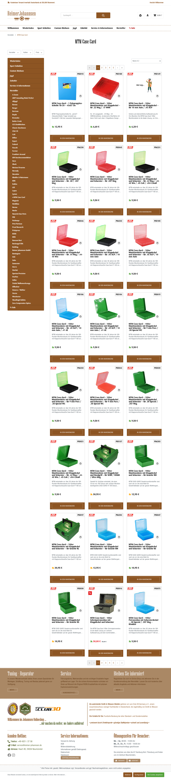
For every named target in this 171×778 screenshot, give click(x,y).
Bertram (15, 111)
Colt (13, 134)
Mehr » (12, 690)
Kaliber (25, 52)
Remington (16, 254)
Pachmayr (16, 220)
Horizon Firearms (18, 168)
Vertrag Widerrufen (70, 758)
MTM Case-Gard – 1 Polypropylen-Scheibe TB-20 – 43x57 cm (67, 104)
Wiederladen (15, 61)
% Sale (12, 307)
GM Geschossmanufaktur (21, 158)
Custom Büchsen (17, 71)
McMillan (15, 204)
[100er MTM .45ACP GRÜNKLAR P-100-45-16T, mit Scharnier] (105, 235)
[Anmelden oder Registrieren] (147, 15)
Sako (14, 260)
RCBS (14, 234)
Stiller (14, 280)
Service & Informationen (20, 86)
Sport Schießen (16, 66)
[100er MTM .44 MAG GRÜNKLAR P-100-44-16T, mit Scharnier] (144, 162)
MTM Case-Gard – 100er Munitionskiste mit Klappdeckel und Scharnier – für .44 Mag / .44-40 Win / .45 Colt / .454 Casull (144, 180)
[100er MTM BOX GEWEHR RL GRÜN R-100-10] (67, 529)
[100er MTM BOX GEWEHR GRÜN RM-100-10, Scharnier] (144, 456)
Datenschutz (65, 752)
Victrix (14, 293)
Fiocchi (15, 148)
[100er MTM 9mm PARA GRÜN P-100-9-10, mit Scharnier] (144, 309)
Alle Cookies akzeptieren (155, 775)
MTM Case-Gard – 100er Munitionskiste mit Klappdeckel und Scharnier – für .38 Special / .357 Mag (143, 400)
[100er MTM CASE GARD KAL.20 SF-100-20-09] (105, 603)
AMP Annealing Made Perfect (23, 98)
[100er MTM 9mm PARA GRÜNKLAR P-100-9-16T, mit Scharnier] (67, 382)
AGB (62, 744)
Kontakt (134, 761)
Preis (38, 52)
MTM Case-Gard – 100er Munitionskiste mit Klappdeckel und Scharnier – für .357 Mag (104, 179)
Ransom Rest (17, 240)
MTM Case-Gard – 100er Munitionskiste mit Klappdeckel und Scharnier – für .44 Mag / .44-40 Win (67, 253)
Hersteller (12, 52)
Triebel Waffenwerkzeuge (21, 283)
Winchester (16, 297)
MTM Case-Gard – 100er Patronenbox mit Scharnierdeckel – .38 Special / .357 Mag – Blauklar (143, 621)
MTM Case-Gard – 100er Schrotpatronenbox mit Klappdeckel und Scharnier (102, 620)
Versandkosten (80, 768)
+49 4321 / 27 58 (25, 741)
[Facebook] (10, 756)
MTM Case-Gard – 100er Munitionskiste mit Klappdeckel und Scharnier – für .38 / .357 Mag (66, 180)
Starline (15, 277)
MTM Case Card (19, 197)
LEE (13, 187)
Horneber (15, 174)
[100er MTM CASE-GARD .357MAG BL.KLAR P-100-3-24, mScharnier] (144, 603)
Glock (14, 164)
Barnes (14, 105)
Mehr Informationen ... (60, 775)
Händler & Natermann (20, 177)
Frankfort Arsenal (18, 154)
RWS (14, 237)
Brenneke (15, 118)
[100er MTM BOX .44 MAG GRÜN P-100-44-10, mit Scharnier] (67, 456)
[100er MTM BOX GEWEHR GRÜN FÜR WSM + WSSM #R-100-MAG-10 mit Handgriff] (105, 456)
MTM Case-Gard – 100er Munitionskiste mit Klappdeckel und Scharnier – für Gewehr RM (143, 473)
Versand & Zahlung (68, 741)
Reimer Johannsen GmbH (21, 250)
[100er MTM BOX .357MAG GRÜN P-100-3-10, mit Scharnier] (144, 382)
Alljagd (14, 101)
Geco (14, 161)
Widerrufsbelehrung (68, 746)
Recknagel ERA (17, 244)
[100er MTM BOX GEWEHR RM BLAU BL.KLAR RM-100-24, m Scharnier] (105, 529)
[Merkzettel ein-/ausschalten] (80, 96)
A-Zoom (15, 95)
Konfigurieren (139, 775)
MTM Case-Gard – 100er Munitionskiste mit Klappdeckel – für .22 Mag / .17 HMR (105, 105)
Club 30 (15, 131)
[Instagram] (13, 756)
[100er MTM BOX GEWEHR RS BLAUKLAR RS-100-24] (144, 529)
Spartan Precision (18, 273)
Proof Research (17, 227)
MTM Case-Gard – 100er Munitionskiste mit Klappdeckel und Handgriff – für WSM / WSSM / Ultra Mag (105, 474)
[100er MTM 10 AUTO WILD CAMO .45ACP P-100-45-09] (144, 88)
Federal (15, 144)
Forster (15, 151)
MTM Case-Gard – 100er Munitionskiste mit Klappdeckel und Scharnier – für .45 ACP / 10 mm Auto (105, 253)
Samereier (16, 263)
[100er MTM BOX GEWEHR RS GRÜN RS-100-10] (67, 603)
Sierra (14, 267)
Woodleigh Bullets (19, 300)
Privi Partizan (17, 224)
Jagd (12, 76)
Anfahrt (121, 761)
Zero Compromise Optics (21, 303)
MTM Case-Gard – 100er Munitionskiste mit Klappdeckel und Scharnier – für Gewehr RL (66, 546)
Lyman (14, 194)
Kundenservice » (69, 693)
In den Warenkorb (67, 138)
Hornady (15, 171)
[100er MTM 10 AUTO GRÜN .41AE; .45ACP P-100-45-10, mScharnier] (105, 309)
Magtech (15, 201)
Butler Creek (17, 121)
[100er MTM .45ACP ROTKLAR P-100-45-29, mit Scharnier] (144, 235)
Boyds (14, 115)
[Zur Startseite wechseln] (32, 15)
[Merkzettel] (140, 15)
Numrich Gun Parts (19, 214)
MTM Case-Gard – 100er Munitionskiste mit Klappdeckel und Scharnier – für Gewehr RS (143, 546)
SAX (13, 257)
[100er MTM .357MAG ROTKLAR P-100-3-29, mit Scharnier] (105, 162)
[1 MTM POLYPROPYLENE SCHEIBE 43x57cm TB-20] (67, 88)
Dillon (14, 138)
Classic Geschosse (19, 128)
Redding (15, 247)
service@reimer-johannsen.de (29, 745)
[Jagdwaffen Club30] (48, 709)
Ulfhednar (15, 287)
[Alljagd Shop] (25, 709)
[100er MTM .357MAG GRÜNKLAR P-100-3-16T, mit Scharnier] (67, 162)
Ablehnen (128, 775)
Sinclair (15, 270)
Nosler (14, 211)
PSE (13, 217)
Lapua (14, 191)
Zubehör (13, 81)
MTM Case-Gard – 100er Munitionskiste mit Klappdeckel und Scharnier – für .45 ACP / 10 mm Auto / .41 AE (66, 327)
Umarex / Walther (18, 290)
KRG (13, 181)
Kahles (14, 184)
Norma (14, 207)
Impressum (65, 755)
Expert (14, 141)
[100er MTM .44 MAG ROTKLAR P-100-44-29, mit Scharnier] (67, 235)
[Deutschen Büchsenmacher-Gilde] (13, 709)
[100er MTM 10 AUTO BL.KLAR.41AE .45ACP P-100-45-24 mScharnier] (67, 309)
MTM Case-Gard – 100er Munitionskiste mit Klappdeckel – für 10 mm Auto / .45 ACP (144, 105)
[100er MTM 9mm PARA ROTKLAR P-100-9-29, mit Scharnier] (105, 382)
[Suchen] (103, 15)
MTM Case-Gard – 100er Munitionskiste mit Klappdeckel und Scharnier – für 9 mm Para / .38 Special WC (143, 327)
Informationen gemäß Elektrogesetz (73, 749)
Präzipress (16, 230)
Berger (14, 108)
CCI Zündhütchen (18, 124)
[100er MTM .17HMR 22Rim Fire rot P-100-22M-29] (105, 88)
